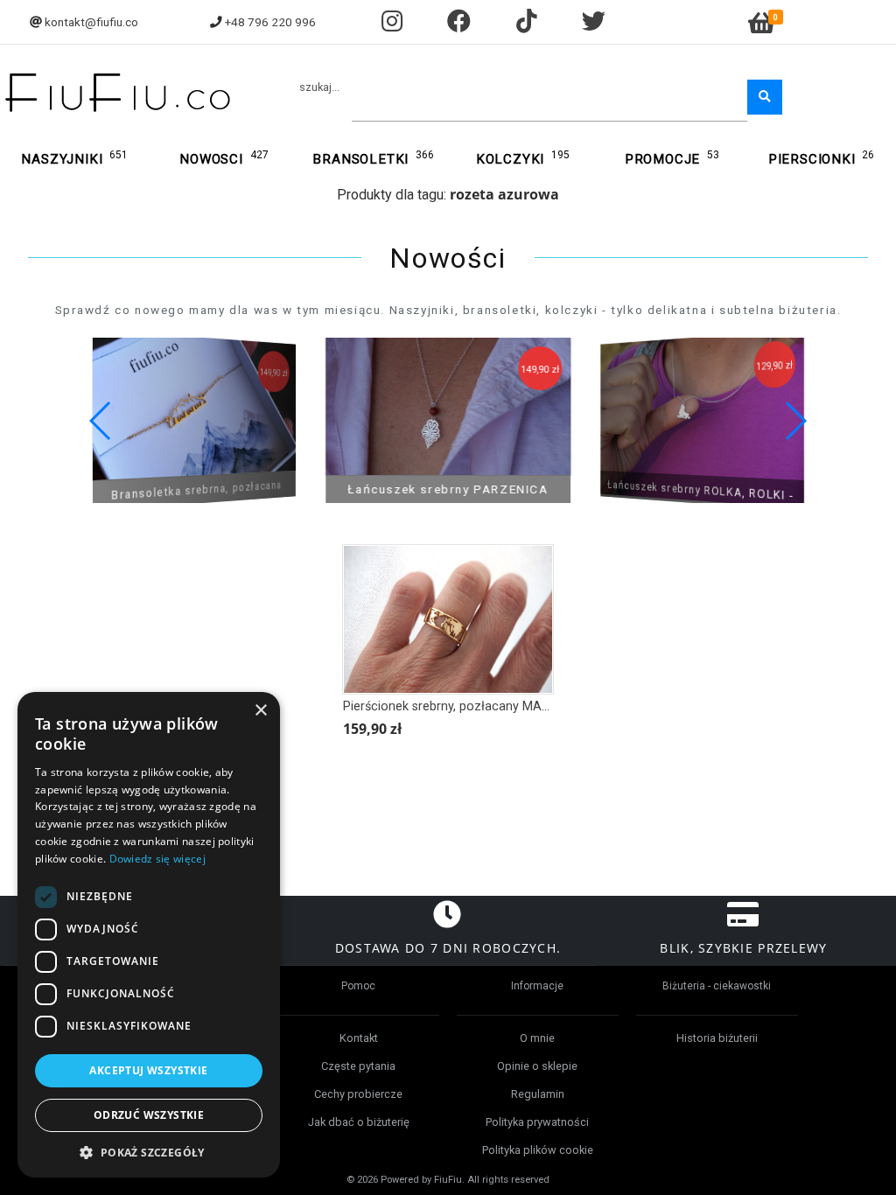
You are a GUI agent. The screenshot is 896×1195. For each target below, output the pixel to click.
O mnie (537, 1038)
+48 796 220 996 (270, 22)
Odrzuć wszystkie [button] (149, 1115)
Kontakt (359, 1038)
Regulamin (537, 1094)
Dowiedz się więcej (157, 858)
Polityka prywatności (537, 1122)
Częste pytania (358, 1066)
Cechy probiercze (358, 1094)
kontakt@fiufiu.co (91, 22)
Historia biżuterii (717, 1038)
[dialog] (149, 935)
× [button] (260, 710)
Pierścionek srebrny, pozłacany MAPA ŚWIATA (475, 706)
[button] (795, 421)
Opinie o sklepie (537, 1066)
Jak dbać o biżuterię (359, 1122)
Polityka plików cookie (537, 1150)
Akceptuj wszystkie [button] (148, 1070)
